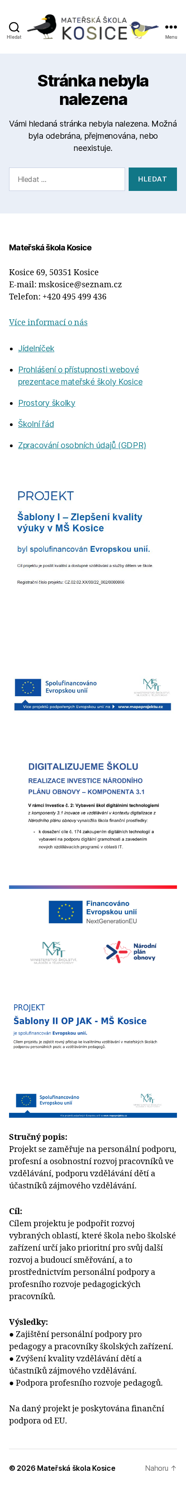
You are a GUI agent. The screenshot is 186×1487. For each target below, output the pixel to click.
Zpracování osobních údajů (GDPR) (82, 445)
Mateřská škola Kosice (76, 1468)
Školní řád (36, 424)
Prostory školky (46, 403)
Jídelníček (36, 348)
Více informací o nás (48, 322)
